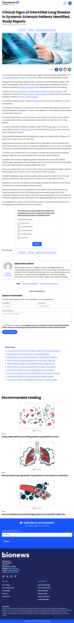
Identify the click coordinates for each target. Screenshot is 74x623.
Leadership (6, 591)
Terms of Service (44, 596)
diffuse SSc (28, 130)
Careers (5, 593)
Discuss (22, 30)
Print (32, 30)
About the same (26, 230)
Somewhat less (26, 234)
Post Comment (10, 332)
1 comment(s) (36, 291)
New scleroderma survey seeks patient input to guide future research (31, 367)
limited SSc (50, 130)
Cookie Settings (43, 599)
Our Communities (8, 588)
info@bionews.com (13, 570)
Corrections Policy (44, 588)
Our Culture (6, 585)
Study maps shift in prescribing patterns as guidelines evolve (28, 354)
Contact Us (6, 596)
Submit (37, 244)
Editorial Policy (43, 591)
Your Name (6, 303)
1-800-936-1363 (12, 572)
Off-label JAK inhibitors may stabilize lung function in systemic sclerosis (32, 380)
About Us (5, 581)
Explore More (42, 581)
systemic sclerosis (26, 78)
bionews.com (13, 568)
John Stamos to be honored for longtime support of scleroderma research (33, 351)
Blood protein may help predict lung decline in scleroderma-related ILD (32, 357)
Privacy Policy (42, 593)
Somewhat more (27, 227)
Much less (24, 238)
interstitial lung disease (10, 78)
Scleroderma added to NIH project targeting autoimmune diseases (30, 370)
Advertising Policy (44, 585)
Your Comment (7, 311)
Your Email (41, 303)
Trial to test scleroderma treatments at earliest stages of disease (30, 376)
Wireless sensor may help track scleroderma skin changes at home (31, 364)
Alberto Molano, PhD (13, 24)
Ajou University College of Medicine (35, 94)
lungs (36, 101)
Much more (25, 223)
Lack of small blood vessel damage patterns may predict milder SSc (31, 360)
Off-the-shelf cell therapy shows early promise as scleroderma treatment (33, 373)
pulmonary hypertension (26, 87)
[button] (65, 3)
